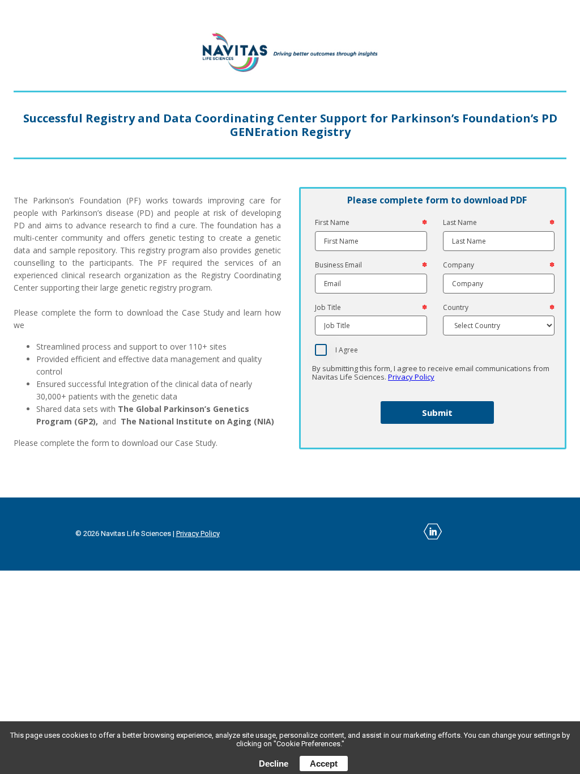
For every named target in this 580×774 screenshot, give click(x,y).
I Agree (346, 350)
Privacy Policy (411, 377)
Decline (273, 763)
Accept (324, 763)
